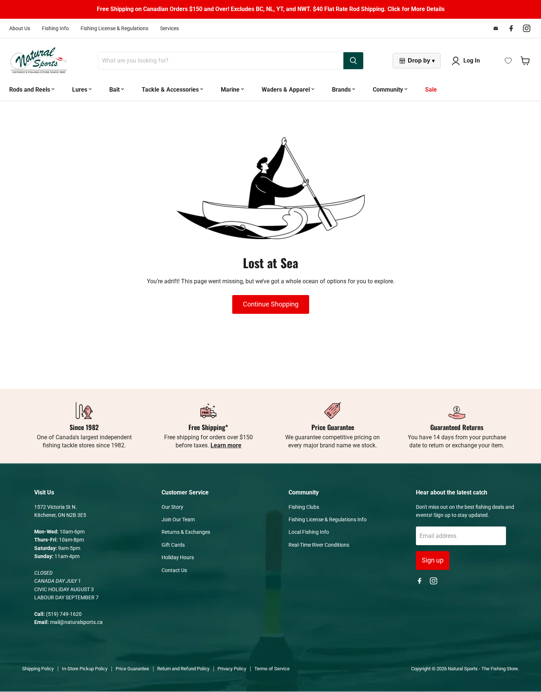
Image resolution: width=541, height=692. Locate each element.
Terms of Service (272, 668)
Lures (80, 89)
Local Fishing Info (309, 532)
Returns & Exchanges (186, 532)
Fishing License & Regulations (114, 28)
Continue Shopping (270, 304)
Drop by (421, 60)
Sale (431, 89)
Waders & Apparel (286, 89)
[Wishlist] (508, 60)
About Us (19, 28)
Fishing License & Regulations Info (328, 519)
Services (169, 28)
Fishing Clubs (304, 507)
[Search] (353, 60)
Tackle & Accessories (171, 89)
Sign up (432, 560)
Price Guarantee (132, 668)
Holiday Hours (178, 557)
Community (388, 89)
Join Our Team (178, 519)
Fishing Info (55, 28)
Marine (231, 89)
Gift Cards (173, 545)
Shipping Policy (38, 668)
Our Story (172, 507)
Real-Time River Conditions (319, 545)
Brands (342, 89)
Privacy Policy (232, 668)
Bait (115, 89)
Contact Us (174, 570)
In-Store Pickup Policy (84, 668)
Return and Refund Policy (183, 668)
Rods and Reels (30, 89)
